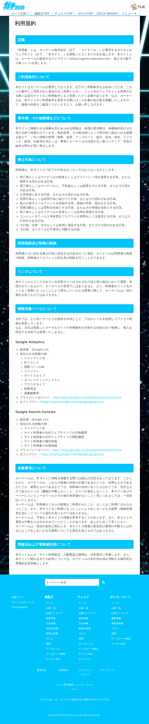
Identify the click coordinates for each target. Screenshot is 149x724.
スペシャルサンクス (23, 602)
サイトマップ (107, 670)
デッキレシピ (53, 648)
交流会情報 (52, 628)
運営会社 (42, 670)
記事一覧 (51, 608)
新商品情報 (52, 633)
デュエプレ (85, 659)
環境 (48, 643)
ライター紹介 (53, 659)
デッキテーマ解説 (56, 654)
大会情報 (51, 623)
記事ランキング (54, 613)
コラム (49, 638)
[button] (129, 13)
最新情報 (51, 618)
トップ (49, 603)
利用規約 (64, 670)
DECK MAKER (20, 607)
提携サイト (18, 597)
